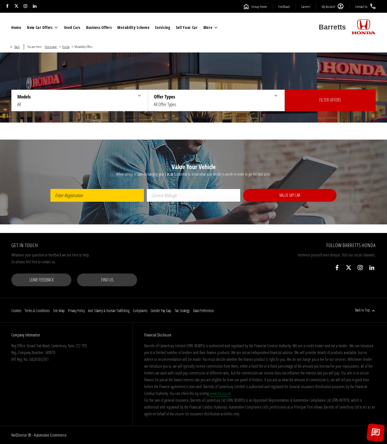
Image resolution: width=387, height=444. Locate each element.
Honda (65, 46)
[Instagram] (25, 6)
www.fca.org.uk (220, 393)
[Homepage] (364, 27)
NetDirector (19, 435)
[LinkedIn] (34, 6)
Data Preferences (203, 310)
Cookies (16, 310)
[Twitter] (16, 6)
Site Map (59, 310)
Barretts (332, 27)
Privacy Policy (76, 310)
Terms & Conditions (37, 310)
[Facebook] (7, 6)
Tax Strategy (182, 310)
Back (17, 46)
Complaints (140, 310)
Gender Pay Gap (161, 310)
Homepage (51, 46)
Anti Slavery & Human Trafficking (108, 310)
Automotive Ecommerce (50, 435)
